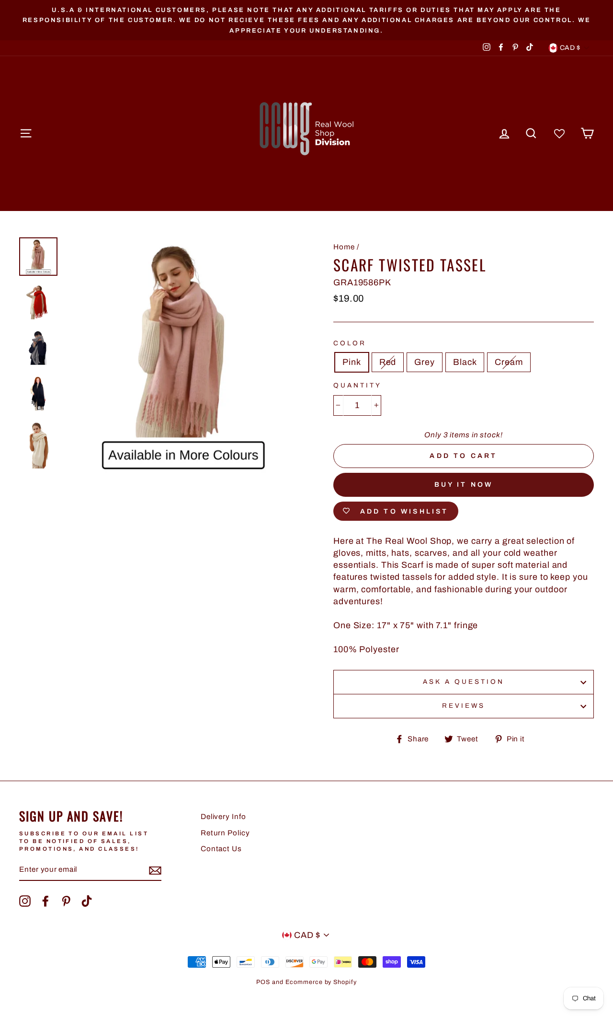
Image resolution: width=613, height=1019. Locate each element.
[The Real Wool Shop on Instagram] (25, 901)
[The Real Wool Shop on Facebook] (45, 901)
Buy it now (463, 484)
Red (388, 362)
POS (263, 982)
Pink (351, 362)
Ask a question (464, 681)
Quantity (357, 385)
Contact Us (221, 849)
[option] (306, 20)
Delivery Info (223, 816)
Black (465, 362)
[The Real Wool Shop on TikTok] (86, 901)
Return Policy (225, 833)
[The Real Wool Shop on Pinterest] (66, 901)
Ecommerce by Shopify (321, 982)
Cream (509, 362)
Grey (424, 362)
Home (344, 247)
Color (349, 343)
